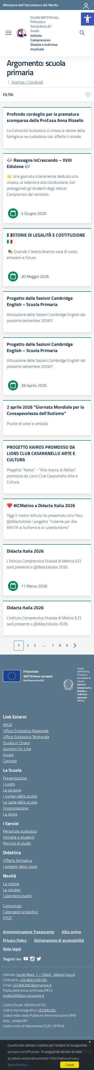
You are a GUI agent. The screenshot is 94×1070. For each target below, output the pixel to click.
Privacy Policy (15, 940)
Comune (10, 761)
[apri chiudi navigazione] (9, 33)
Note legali (12, 949)
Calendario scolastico (20, 912)
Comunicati (12, 906)
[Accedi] (86, 5)
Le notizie (11, 884)
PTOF (7, 918)
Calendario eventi (17, 896)
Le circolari (12, 890)
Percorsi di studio (17, 843)
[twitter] (39, 959)
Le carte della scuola (20, 802)
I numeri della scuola (20, 796)
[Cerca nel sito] (82, 33)
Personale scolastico (20, 831)
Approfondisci (17, 1064)
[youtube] (26, 959)
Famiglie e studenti (18, 837)
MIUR (7, 725)
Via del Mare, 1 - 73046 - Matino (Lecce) (45, 974)
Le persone (12, 790)
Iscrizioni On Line (17, 749)
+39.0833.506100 (33, 979)
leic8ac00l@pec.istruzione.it (23, 995)
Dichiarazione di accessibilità (59, 940)
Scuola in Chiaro (16, 743)
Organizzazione (15, 808)
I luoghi (9, 784)
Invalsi (8, 755)
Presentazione (15, 778)
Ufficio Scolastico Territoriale (26, 737)
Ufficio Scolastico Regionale (26, 731)
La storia (10, 814)
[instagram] (32, 959)
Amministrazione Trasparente (28, 932)
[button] (87, 19)
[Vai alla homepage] (22, 33)
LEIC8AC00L (47, 1010)
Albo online (71, 932)
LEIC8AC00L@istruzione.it (32, 985)
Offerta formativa (17, 860)
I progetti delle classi (20, 866)
